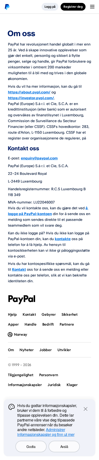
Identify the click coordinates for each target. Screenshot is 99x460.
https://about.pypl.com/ (29, 92)
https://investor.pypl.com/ (31, 98)
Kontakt (19, 269)
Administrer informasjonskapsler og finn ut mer (45, 432)
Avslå (64, 446)
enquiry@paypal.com (39, 158)
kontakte (63, 239)
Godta (31, 446)
